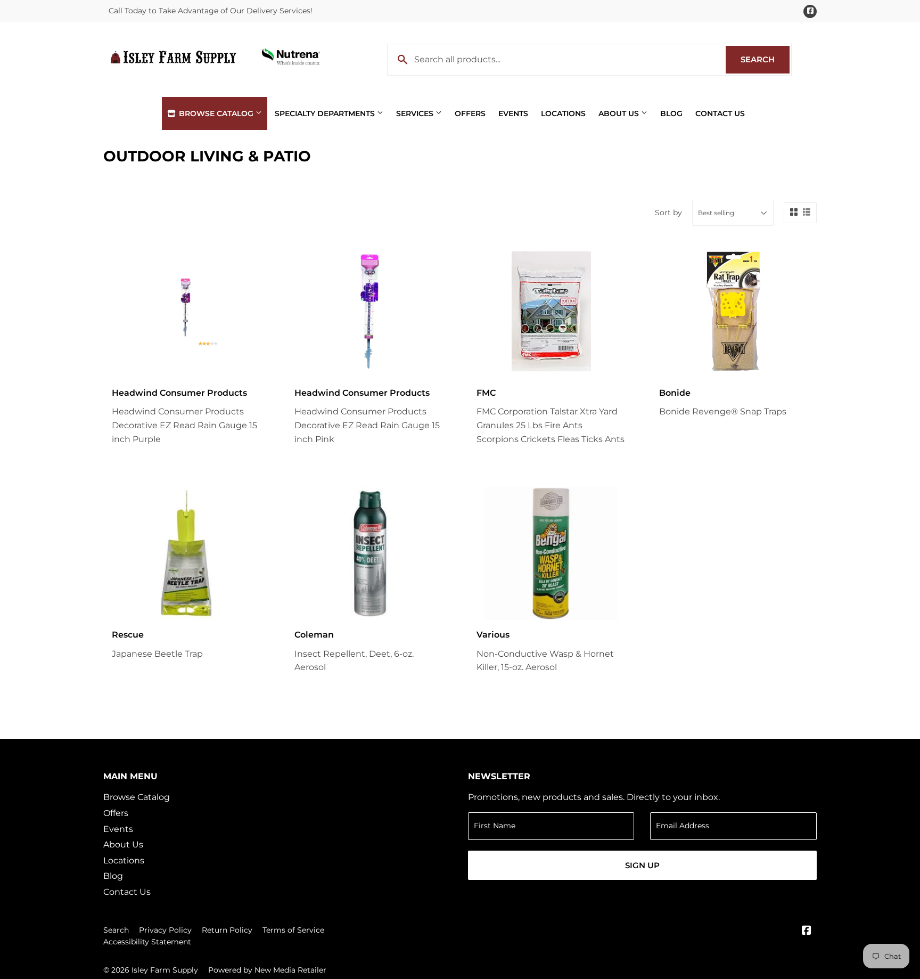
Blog (671, 113)
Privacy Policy (165, 930)
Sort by (668, 212)
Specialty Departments (326, 113)
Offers (470, 113)
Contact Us (720, 113)
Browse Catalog (216, 113)
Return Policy (227, 930)
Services (416, 113)
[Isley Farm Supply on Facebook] (806, 931)
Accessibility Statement (147, 941)
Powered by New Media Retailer (267, 970)
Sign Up (642, 865)
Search (765, 59)
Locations (563, 113)
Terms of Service (293, 930)
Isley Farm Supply (165, 970)
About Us (619, 113)
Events (513, 113)
